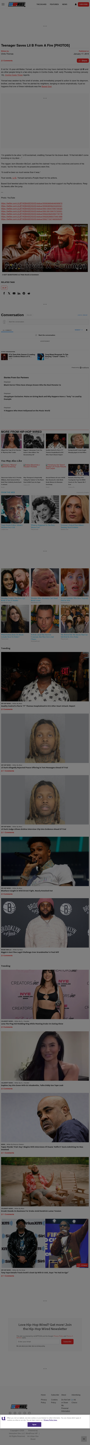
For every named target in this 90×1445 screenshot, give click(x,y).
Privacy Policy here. (50, 1420)
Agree (34, 1424)
